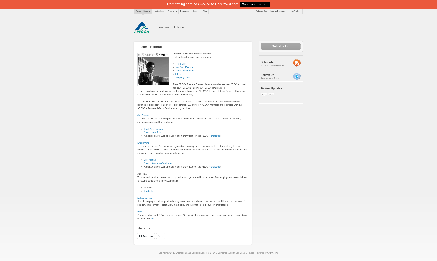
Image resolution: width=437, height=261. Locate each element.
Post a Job (180, 64)
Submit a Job (261, 11)
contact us (214, 136)
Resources (184, 11)
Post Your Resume (184, 67)
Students (148, 191)
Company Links (182, 77)
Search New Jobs (152, 132)
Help (139, 211)
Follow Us (267, 75)
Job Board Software (245, 253)
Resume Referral (143, 11)
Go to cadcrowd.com (255, 4)
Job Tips (179, 74)
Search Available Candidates (158, 163)
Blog (205, 11)
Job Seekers (159, 11)
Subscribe (267, 62)
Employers (172, 11)
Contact (196, 11)
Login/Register (295, 11)
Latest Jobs (163, 27)
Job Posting (150, 160)
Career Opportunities (185, 70)
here (153, 218)
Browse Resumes (277, 11)
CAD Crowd (272, 253)
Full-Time (179, 27)
